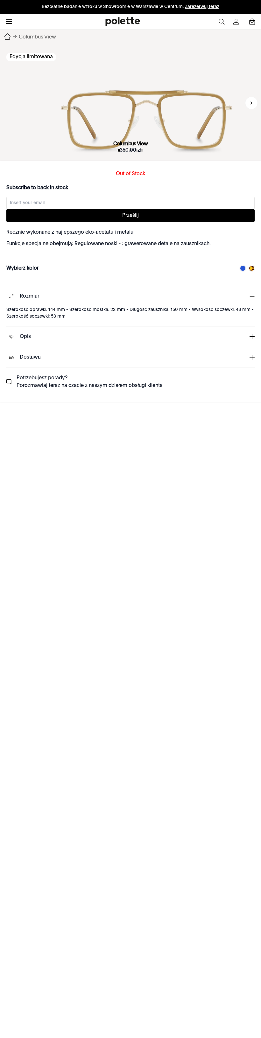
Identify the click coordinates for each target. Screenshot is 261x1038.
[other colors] (241, 268)
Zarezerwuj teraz (202, 6)
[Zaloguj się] (236, 21)
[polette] (122, 21)
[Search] (221, 21)
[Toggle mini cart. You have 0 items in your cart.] (252, 21)
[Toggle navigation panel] (9, 21)
